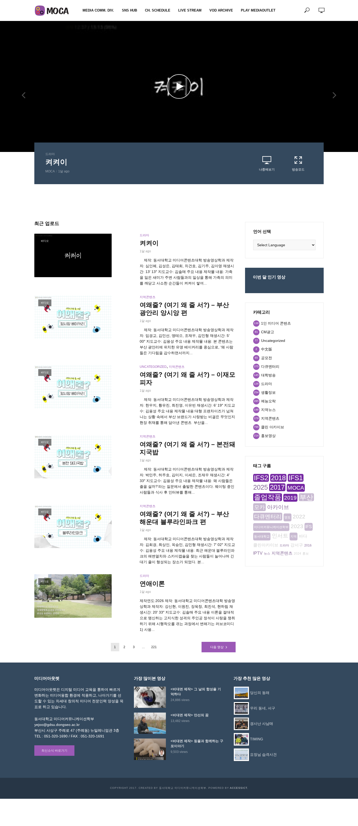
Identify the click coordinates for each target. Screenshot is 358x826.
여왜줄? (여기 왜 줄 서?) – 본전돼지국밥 (187, 448)
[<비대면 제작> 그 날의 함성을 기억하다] (150, 697)
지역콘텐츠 (147, 297)
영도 (287, 517)
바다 (303, 536)
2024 (297, 553)
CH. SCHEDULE (157, 10)
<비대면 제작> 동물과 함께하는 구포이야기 (197, 743)
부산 (306, 497)
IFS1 (296, 478)
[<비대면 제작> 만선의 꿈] (150, 723)
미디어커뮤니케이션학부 (271, 527)
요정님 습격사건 (263, 754)
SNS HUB (129, 10)
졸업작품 (267, 497)
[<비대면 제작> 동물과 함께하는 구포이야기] (150, 749)
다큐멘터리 (267, 516)
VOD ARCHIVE (221, 10)
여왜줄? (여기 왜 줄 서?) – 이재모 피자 (187, 378)
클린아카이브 (265, 545)
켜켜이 (56, 162)
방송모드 (298, 169)
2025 (260, 487)
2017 (277, 487)
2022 (299, 516)
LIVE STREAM (190, 10)
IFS (308, 526)
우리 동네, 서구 (262, 708)
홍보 (305, 553)
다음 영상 (217, 647)
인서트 (280, 536)
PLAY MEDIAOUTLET (258, 10)
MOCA (50, 171)
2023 (297, 526)
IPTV (258, 553)
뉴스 (267, 553)
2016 (308, 545)
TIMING (256, 739)
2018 (278, 478)
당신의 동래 (259, 693)
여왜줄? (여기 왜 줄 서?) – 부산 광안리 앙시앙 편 (184, 308)
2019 (290, 498)
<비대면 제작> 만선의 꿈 (190, 715)
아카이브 (278, 507)
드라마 (50, 154)
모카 (259, 507)
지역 (293, 536)
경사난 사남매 (261, 723)
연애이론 (152, 583)
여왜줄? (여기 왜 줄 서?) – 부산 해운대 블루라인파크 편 (184, 517)
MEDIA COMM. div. (98, 10)
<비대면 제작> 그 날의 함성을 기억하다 (196, 691)
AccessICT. (239, 787)
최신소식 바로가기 (54, 750)
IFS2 (261, 478)
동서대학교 (262, 536)
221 (154, 647)
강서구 (296, 545)
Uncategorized (153, 367)
